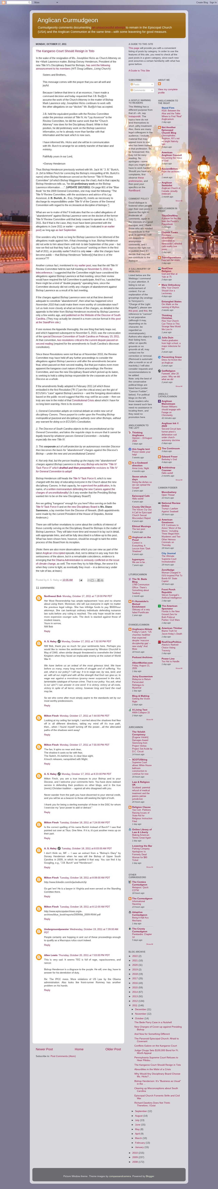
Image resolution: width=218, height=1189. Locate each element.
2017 (135, 978)
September (141, 1111)
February (140, 1143)
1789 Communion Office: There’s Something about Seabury (140, 588)
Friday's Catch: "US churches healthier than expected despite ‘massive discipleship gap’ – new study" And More (142, 640)
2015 (135, 987)
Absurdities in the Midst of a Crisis (152, 1069)
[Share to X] (95, 580)
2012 (135, 1001)
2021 (135, 960)
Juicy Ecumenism (142, 676)
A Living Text (139, 710)
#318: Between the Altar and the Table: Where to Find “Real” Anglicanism (172, 114)
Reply (47, 631)
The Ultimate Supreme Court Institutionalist (169, 559)
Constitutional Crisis (83, 400)
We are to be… (139, 562)
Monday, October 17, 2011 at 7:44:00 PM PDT (85, 715)
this (145, 311)
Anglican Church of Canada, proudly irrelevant (171, 191)
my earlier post (82, 265)
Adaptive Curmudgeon (139, 913)
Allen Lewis (51, 955)
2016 (135, 983)
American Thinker (172, 628)
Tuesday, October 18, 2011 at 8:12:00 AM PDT (85, 906)
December (141, 1009)
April (138, 1133)
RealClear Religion (167, 269)
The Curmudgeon (142, 898)
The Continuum (171, 448)
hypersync (138, 559)
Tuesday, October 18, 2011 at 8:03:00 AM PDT (87, 848)
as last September (66, 230)
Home (79, 1049)
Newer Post (44, 1049)
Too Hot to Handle (170, 661)
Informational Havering (138, 902)
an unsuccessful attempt (108, 27)
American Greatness (168, 521)
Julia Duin (167, 337)
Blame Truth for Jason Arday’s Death (172, 632)
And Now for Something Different (152, 1034)
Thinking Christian (167, 316)
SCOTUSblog (139, 759)
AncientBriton (170, 169)
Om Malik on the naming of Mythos (170, 305)
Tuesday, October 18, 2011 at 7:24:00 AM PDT (85, 822)
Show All (149, 719)
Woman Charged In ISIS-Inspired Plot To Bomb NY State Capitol (172, 576)
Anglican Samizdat (167, 184)
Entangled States (172, 301)
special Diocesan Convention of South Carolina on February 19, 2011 (81, 336)
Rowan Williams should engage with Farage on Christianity (171, 410)
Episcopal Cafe (141, 496)
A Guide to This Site (139, 70)
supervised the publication (95, 485)
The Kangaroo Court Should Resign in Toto (65, 51)
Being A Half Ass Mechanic (140, 919)
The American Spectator (169, 607)
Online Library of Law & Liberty (142, 831)
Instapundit (135, 116)
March (139, 1138)
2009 (135, 1157)
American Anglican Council (172, 153)
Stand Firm (168, 108)
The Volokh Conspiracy (138, 733)
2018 (135, 974)
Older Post (113, 1049)
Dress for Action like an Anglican (172, 361)
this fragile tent (141, 449)
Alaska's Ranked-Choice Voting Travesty (170, 647)
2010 (135, 1153)
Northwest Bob (52, 596)
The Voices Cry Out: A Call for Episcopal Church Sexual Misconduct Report (142, 513)
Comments (139, 90)
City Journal (169, 553)
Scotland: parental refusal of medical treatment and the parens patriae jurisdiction (141, 793)
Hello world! (138, 498)
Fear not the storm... (172, 260)
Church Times (170, 232)
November (141, 1014)
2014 (135, 992)
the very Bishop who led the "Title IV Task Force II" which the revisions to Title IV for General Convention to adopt (76, 468)
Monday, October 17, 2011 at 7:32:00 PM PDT (86, 641)
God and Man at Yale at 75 (169, 275)
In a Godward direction (140, 464)
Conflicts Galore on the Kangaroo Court (155, 1045)
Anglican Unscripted (54, 553)
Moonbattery (169, 492)
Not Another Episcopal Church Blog (169, 130)
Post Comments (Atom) (63, 1056)
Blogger (150, 1176)
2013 (135, 996)
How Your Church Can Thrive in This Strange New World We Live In (171, 325)
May (137, 1129)
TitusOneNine (170, 215)
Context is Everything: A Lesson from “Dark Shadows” (141, 547)
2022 (135, 956)
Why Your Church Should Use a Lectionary (170, 290)
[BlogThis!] (92, 580)
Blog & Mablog (140, 696)
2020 (135, 965)
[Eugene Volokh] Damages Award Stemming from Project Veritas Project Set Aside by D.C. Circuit (142, 744)
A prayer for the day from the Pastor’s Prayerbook (171, 221)
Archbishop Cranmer (168, 469)
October (139, 1018)
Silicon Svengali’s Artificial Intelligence (172, 596)
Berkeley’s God (169, 459)
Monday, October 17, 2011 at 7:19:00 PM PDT (87, 596)
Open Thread (168, 495)
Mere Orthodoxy (171, 285)
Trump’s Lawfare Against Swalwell (170, 510)
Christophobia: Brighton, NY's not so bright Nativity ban (171, 139)
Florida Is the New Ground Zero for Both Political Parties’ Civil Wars (171, 615)
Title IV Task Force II (84, 478)
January (139, 1147)
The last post (138, 529)
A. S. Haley (50, 641)
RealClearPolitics (171, 642)
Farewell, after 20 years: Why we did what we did (171, 376)
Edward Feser (169, 456)
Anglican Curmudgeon (67, 20)
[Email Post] (80, 580)
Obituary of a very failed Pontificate (141, 611)
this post (133, 311)
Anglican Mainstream (168, 402)
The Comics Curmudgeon (139, 883)
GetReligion (168, 371)
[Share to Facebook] (98, 580)
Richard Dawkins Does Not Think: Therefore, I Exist (152, 1104)
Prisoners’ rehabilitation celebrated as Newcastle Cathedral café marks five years (172, 242)
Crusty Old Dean (141, 507)
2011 (135, 1005)
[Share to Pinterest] (102, 580)
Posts (136, 84)
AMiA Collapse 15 (141, 712)
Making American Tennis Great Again (141, 836)
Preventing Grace (172, 357)
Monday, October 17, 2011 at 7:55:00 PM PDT (85, 745)
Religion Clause (141, 807)
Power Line (168, 658)
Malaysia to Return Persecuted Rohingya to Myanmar (141, 683)
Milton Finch (51, 715)
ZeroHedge (168, 570)
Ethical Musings (141, 526)
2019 (135, 969)
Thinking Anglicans (138, 434)
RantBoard (134, 190)
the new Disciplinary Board (82, 506)
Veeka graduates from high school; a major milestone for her (171, 344)
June (138, 1124)
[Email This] (89, 580)
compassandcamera (120, 1176)
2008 (135, 1162)
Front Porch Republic (168, 591)
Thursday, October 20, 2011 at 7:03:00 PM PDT (84, 955)
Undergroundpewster (56, 929)
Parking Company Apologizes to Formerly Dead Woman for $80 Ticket (141, 854)
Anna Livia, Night (140, 468)
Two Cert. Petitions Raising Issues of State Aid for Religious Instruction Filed (142, 816)
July (137, 1120)
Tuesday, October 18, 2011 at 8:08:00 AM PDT (85, 877)
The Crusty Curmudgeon (139, 930)
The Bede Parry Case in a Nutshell (153, 1022)
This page (134, 48)
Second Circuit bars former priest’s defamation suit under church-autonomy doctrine (171, 435)
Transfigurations (171, 257)
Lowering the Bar (142, 846)
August (139, 1116)
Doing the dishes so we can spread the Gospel (142, 485)
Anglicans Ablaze (142, 629)
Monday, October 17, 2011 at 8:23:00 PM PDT (86, 774)
